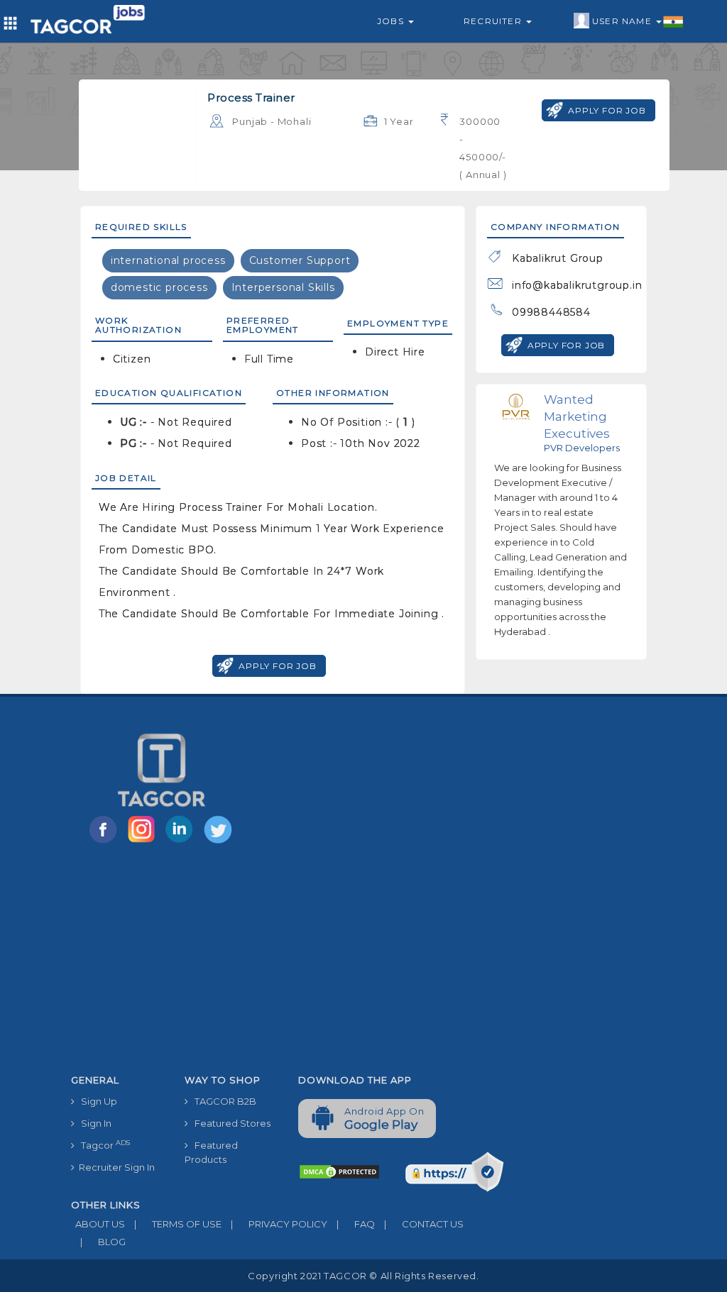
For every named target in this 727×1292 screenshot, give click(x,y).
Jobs (392, 21)
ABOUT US (98, 1224)
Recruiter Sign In (115, 1167)
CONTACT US (424, 1224)
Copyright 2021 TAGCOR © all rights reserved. (363, 1275)
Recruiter (494, 21)
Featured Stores (229, 1123)
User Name (623, 21)
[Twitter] (219, 842)
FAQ (356, 1224)
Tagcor (102, 1145)
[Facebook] (106, 842)
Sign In (93, 1123)
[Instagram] (144, 842)
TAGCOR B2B (222, 1101)
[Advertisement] (287, 961)
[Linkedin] (182, 842)
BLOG (103, 1241)
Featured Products (211, 1152)
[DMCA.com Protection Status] (339, 1170)
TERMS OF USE (178, 1224)
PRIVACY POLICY (279, 1224)
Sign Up (96, 1101)
